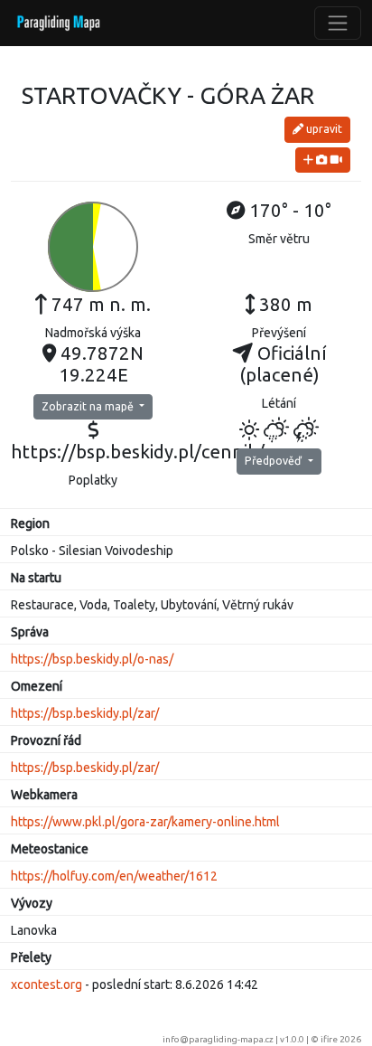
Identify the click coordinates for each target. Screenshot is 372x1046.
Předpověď (274, 460)
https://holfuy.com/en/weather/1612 (114, 876)
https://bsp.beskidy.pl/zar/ (85, 713)
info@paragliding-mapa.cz (218, 1039)
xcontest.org (46, 984)
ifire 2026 (341, 1039)
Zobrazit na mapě (89, 406)
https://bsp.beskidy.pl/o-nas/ (92, 659)
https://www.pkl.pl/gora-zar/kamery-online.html (145, 822)
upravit (322, 129)
